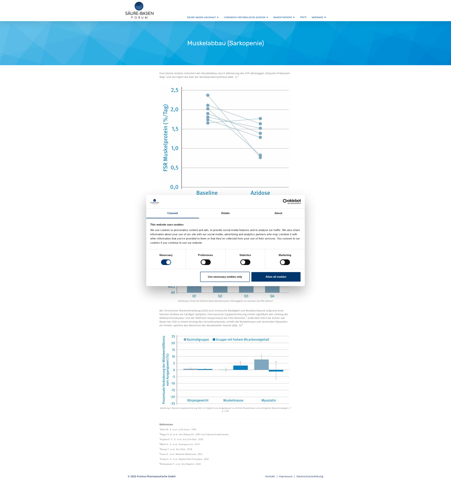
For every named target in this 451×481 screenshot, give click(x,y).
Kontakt (270, 476)
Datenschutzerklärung (309, 476)
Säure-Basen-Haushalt (201, 17)
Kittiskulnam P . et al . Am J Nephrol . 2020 (180, 464)
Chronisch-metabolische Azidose (244, 17)
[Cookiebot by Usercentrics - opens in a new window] (285, 201)
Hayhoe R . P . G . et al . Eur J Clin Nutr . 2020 (181, 439)
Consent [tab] (172, 213)
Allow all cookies (275, 276)
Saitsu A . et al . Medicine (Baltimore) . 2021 (181, 454)
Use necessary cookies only (225, 276)
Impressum (285, 476)
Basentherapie (282, 17)
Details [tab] (225, 213)
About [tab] (278, 213)
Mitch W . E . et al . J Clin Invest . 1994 (178, 429)
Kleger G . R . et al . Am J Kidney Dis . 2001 (180, 434)
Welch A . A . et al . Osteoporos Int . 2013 (180, 444)
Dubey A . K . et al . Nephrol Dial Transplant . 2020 (184, 459)
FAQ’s (303, 17)
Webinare (317, 17)
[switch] (206, 262)
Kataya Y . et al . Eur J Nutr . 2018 (176, 449)
